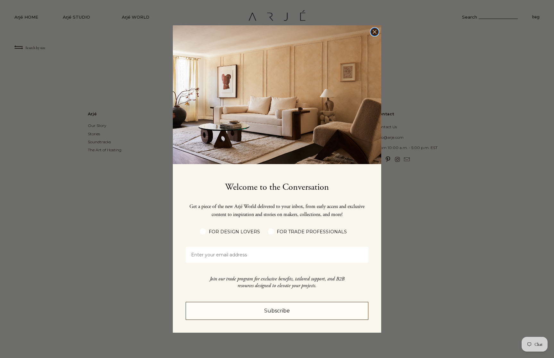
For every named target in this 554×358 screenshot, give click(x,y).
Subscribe (277, 311)
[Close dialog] (375, 32)
